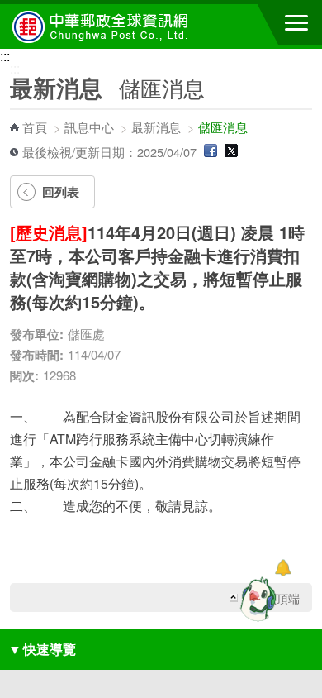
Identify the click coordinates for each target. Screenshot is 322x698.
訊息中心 (89, 127)
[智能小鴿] (256, 599)
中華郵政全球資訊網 (103, 26)
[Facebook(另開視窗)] (210, 151)
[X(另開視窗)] (231, 151)
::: (5, 55)
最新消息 (156, 127)
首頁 (34, 127)
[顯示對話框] (282, 567)
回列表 (60, 192)
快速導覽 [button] (42, 648)
